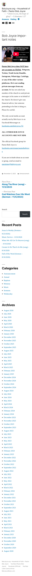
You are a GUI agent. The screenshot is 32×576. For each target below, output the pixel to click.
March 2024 (8, 407)
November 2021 (10, 501)
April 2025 (8, 364)
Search (4, 209)
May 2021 (7, 521)
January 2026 (9, 334)
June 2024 (7, 397)
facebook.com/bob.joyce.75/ (12, 126)
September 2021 (10, 508)
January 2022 (9, 494)
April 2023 (8, 444)
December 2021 (10, 498)
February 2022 (9, 491)
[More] (19, 19)
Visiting (13, 19)
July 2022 (7, 474)
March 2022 (8, 488)
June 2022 (7, 478)
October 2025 (9, 344)
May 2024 (7, 401)
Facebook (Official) (14, 566)
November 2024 (10, 381)
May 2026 (7, 320)
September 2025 (10, 347)
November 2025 (10, 340)
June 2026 (7, 317)
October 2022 (9, 464)
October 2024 (9, 384)
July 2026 (7, 314)
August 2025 (8, 351)
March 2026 (8, 327)
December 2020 (10, 538)
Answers (5, 19)
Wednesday (8, 294)
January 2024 (9, 414)
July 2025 (7, 354)
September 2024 (10, 387)
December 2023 (10, 417)
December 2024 (10, 377)
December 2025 (10, 337)
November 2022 (10, 461)
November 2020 (10, 541)
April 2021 (8, 524)
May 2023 (7, 441)
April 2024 (8, 404)
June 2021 (7, 518)
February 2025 (9, 371)
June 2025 (7, 357)
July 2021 (7, 514)
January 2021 (9, 534)
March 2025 (8, 367)
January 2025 (9, 374)
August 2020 (8, 551)
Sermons (7, 290)
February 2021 (9, 531)
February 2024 (9, 411)
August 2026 (8, 310)
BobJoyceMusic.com (8, 571)
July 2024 (7, 394)
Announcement (24, 173)
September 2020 (10, 548)
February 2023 (9, 451)
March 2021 (8, 528)
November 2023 (10, 421)
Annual (6, 277)
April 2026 (8, 324)
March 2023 (8, 447)
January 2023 (9, 454)
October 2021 (9, 504)
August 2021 (8, 511)
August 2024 (8, 391)
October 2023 (9, 424)
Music (6, 287)
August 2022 (8, 471)
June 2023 (7, 437)
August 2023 (8, 431)
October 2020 (9, 544)
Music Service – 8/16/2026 (12, 237)
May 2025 (7, 361)
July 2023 (7, 434)
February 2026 (9, 330)
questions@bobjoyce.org (11, 164)
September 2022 (10, 467)
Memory (7, 284)
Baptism (7, 280)
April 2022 (8, 484)
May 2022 (7, 481)
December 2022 (10, 457)
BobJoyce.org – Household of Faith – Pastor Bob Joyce (16, 9)
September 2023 (10, 427)
